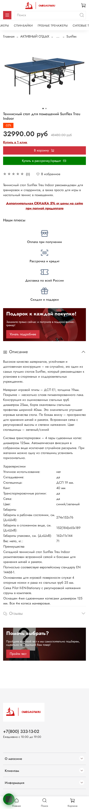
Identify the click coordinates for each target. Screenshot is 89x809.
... (57, 36)
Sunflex (71, 36)
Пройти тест (18, 653)
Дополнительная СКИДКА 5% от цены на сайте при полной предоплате (44, 206)
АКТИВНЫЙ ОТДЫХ (34, 36)
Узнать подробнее (23, 334)
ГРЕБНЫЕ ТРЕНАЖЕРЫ (53, 25)
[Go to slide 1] (43, 108)
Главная (8, 36)
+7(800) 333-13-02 (21, 731)
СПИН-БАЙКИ (23, 25)
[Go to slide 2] (46, 108)
